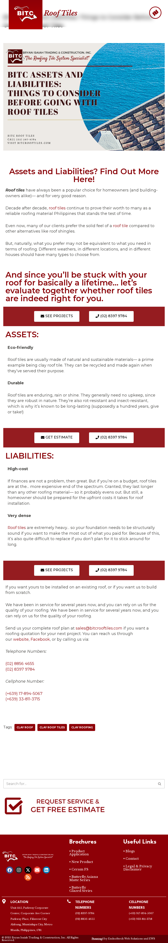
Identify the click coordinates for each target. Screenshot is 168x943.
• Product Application (79, 852)
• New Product (81, 862)
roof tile (120, 225)
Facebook (40, 639)
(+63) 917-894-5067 (141, 913)
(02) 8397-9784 (84, 913)
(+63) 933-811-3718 (140, 918)
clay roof (25, 727)
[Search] (160, 783)
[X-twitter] (28, 869)
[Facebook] (9, 869)
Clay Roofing (82, 727)
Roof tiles (17, 527)
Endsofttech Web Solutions (125, 938)
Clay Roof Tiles (52, 727)
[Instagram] (18, 869)
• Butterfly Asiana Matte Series (83, 878)
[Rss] (28, 877)
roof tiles (57, 208)
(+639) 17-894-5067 (23, 693)
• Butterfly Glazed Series (80, 889)
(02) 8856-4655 (85, 918)
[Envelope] (37, 869)
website (21, 639)
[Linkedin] (46, 869)
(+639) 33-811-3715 (22, 699)
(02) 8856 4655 (19, 663)
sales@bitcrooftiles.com (99, 628)
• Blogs (129, 851)
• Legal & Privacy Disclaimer (137, 867)
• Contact (131, 859)
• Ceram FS (78, 869)
